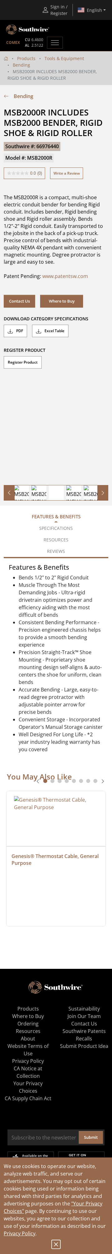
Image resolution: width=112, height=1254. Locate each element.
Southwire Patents (84, 1031)
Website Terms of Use (28, 1050)
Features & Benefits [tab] (56, 516)
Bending (21, 65)
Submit (91, 1137)
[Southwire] (28, 29)
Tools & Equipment (64, 58)
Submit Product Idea (84, 1046)
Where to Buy (62, 301)
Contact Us (19, 301)
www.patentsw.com (65, 276)
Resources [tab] (56, 540)
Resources (28, 1031)
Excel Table (54, 330)
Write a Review (67, 173)
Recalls (84, 1038)
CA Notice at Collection (28, 1072)
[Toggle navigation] (55, 43)
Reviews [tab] (56, 551)
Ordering (28, 1023)
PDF (19, 330)
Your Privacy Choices (28, 1087)
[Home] (6, 58)
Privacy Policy (19, 1233)
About (28, 1038)
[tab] (45, 781)
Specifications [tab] (56, 528)
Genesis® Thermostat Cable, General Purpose (56, 859)
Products (26, 58)
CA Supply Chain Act (28, 1098)
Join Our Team (84, 1016)
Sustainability (84, 1008)
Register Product (23, 362)
